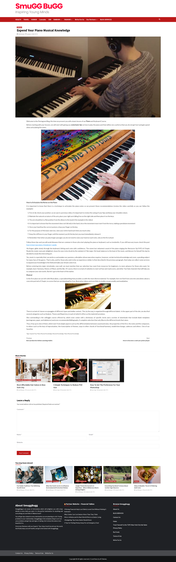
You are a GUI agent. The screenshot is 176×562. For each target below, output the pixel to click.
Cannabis (42, 19)
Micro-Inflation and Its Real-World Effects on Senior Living (82, 517)
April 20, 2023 (147, 490)
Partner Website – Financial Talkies (80, 504)
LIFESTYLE (25, 380)
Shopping (38, 380)
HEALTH (18, 19)
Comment (20, 409)
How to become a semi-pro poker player (136, 339)
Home (115, 521)
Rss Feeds (116, 532)
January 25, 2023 (30, 390)
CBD (49, 19)
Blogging (19, 380)
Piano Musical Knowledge (71, 333)
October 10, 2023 (118, 490)
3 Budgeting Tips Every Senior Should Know (78, 520)
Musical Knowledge (58, 333)
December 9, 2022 (65, 390)
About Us (116, 509)
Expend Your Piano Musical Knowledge (41, 333)
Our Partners (91, 19)
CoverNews (94, 559)
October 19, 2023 (59, 490)
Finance (137, 481)
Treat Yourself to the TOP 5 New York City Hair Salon (130, 525)
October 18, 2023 (88, 492)
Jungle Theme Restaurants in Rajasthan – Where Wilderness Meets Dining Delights (87, 488)
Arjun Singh (57, 390)
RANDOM (57, 19)
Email (91, 434)
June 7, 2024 (29, 490)
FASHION (67, 19)
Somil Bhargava (21, 390)
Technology (55, 481)
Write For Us (79, 19)
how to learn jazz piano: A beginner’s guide (41, 245)
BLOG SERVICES (106, 19)
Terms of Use (117, 536)
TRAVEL (26, 19)
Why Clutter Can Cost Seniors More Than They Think (81, 514)
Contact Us (116, 517)
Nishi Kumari (21, 34)
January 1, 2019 (31, 34)
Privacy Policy (117, 528)
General (19, 481)
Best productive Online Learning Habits (39, 339)
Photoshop (57, 380)
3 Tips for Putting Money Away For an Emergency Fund (81, 523)
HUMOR (34, 19)
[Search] (159, 19)
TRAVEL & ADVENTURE (81, 481)
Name (19, 434)
